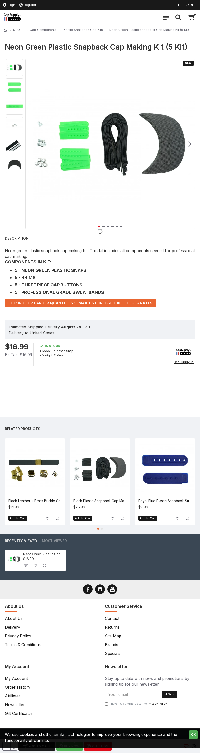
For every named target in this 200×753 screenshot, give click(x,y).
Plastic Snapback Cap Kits (83, 29)
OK (193, 734)
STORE (18, 29)
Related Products (22, 429)
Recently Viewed (21, 541)
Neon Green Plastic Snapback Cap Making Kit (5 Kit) (43, 554)
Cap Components (43, 29)
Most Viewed (54, 541)
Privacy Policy (63, 740)
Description (17, 238)
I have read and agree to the (138, 703)
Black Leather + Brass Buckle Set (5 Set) (36, 501)
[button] (30, 144)
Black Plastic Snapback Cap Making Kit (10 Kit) (101, 501)
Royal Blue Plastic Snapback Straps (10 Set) (166, 501)
